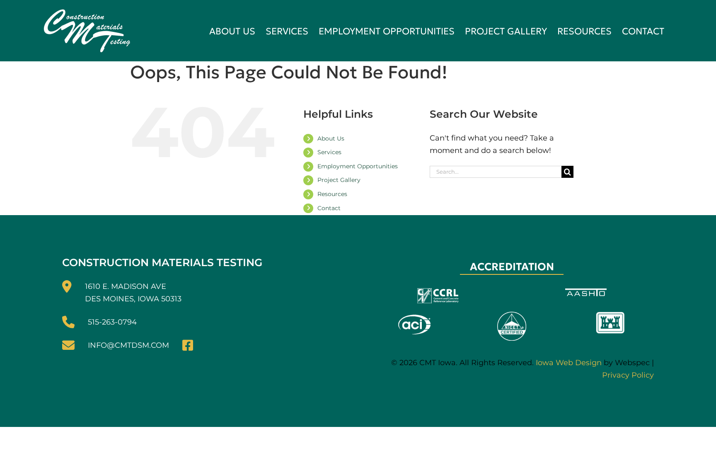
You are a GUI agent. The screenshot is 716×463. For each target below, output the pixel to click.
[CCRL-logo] (438, 291)
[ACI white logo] (413, 315)
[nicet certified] (511, 315)
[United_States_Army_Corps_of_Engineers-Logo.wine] (610, 315)
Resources (332, 194)
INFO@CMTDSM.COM (128, 345)
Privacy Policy (628, 375)
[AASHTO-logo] (586, 292)
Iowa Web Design (569, 362)
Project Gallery (338, 180)
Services (329, 152)
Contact (329, 208)
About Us (330, 138)
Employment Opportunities (357, 166)
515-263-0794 (112, 322)
